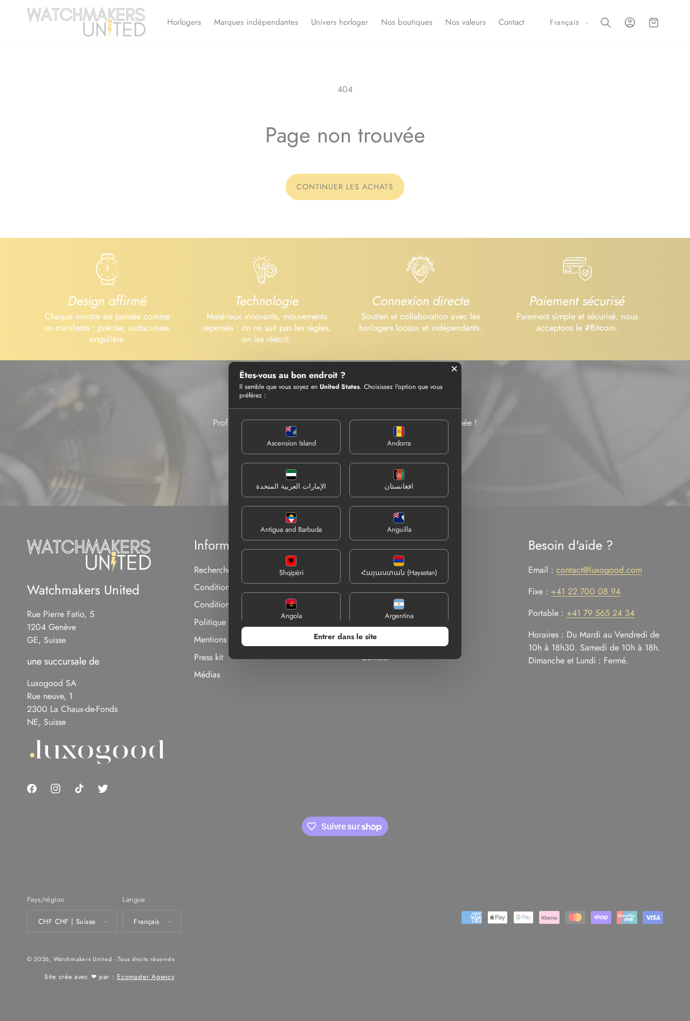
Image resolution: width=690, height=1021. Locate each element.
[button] (291, 437)
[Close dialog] (454, 369)
